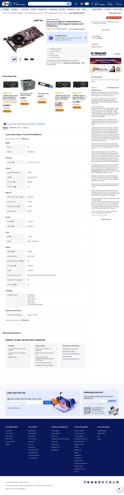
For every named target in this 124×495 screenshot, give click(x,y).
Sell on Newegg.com (79, 433)
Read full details (12, 357)
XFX (65, 13)
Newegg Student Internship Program (60, 439)
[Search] (68, 3)
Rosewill (99, 439)
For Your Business (79, 436)
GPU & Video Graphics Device (33, 13)
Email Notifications (33, 452)
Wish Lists (30, 444)
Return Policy (8, 439)
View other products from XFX (71, 359)
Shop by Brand (78, 450)
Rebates (76, 452)
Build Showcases (78, 466)
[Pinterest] (103, 482)
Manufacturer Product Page (70, 349)
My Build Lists (31, 447)
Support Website (67, 356)
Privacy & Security (10, 441)
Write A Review (106, 219)
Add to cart (7, 111)
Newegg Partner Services (80, 439)
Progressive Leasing (79, 469)
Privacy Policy (19, 485)
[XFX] (39, 20)
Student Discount (78, 460)
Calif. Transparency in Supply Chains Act (43, 485)
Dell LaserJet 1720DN (26, 94)
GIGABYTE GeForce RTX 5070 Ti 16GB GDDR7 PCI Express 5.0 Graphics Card (62, 97)
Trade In (76, 471)
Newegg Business (101, 430)
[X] (92, 482)
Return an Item (9, 436)
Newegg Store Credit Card (81, 463)
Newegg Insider (55, 450)
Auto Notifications (32, 458)
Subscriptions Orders (33, 455)
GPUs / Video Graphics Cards (53, 13)
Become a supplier (79, 430)
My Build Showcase (33, 450)
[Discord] (114, 482)
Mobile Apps (77, 455)
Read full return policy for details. (44, 365)
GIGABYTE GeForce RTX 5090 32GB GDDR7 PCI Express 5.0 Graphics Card (10, 97)
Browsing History (32, 433)
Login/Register (32, 430)
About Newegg (55, 430)
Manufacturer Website (69, 351)
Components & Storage (16, 13)
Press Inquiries (55, 444)
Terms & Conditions (10, 485)
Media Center (54, 436)
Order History (31, 436)
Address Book (31, 441)
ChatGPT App (77, 458)
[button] (19, 4)
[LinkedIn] (99, 482)
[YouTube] (106, 482)
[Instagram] (95, 482)
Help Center (8, 430)
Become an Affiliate (79, 441)
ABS (98, 436)
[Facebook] (88, 482)
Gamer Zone (54, 441)
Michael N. (94, 215)
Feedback (26, 139)
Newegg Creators (78, 444)
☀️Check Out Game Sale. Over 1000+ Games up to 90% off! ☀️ (63, 60)
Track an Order (9, 433)
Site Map (76, 447)
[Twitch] (110, 482)
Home (4, 13)
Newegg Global (101, 433)
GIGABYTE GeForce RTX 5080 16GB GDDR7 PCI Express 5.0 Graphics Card (80, 97)
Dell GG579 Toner (43, 93)
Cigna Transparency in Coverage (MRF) (15, 489)
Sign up (47, 402)
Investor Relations (55, 433)
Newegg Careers (55, 447)
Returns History (32, 439)
